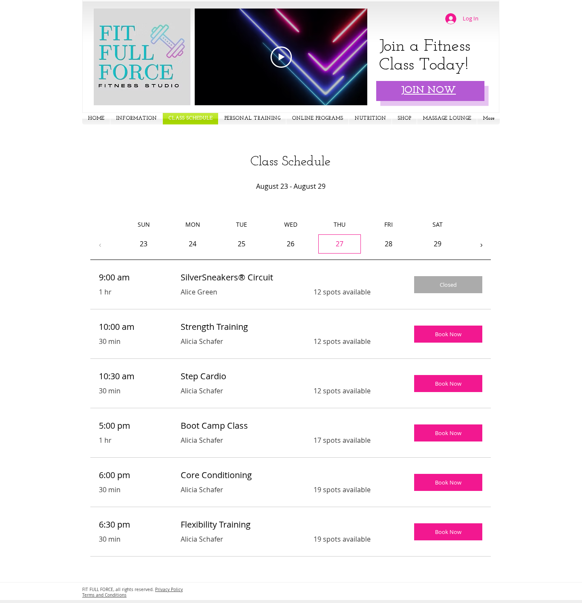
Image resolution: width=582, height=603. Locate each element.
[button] (136, 118)
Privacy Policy (169, 589)
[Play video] (281, 57)
